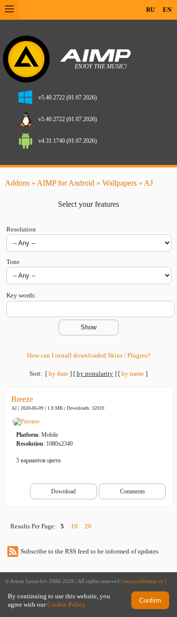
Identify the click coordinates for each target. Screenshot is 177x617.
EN (167, 9)
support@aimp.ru (143, 581)
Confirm (150, 600)
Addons (17, 183)
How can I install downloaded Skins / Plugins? (88, 355)
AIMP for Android (65, 183)
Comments (132, 491)
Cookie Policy (66, 604)
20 (88, 526)
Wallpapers (119, 183)
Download (63, 491)
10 (74, 526)
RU (150, 9)
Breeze (22, 399)
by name (132, 373)
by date (58, 373)
